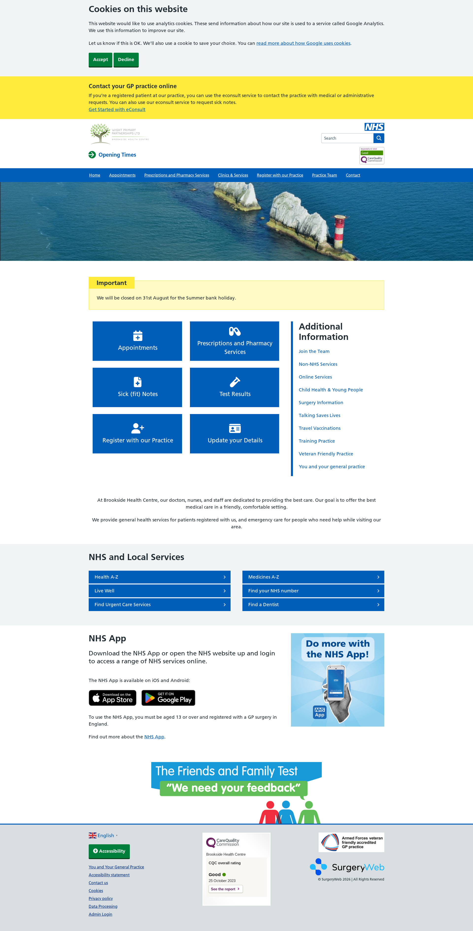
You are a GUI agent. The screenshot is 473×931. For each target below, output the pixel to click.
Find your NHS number (273, 591)
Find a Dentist (263, 604)
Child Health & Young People (331, 390)
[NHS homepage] (119, 134)
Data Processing (103, 906)
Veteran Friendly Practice (326, 454)
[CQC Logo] (222, 847)
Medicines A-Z (263, 577)
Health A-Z (106, 577)
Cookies (96, 890)
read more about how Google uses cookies (303, 43)
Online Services (315, 377)
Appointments (122, 175)
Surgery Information (321, 402)
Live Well (104, 591)
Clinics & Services (233, 175)
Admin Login (100, 914)
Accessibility (111, 851)
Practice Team (324, 175)
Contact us (98, 882)
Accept (100, 59)
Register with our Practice (280, 175)
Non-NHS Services (318, 364)
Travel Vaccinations (319, 428)
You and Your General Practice (116, 866)
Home (94, 175)
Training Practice (317, 441)
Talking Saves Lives (319, 415)
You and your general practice (332, 466)
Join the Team (314, 351)
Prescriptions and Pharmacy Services (176, 175)
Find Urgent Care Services (123, 604)
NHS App (154, 737)
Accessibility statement (109, 874)
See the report (223, 889)
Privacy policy (101, 898)
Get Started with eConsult (117, 109)
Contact (353, 175)
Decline (126, 59)
